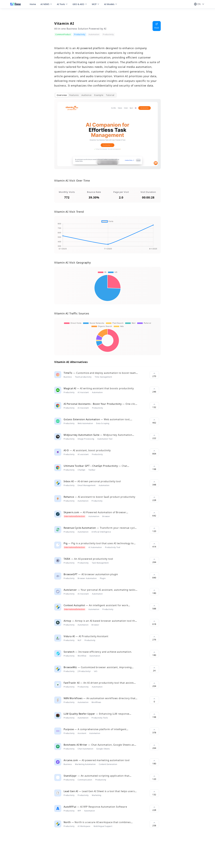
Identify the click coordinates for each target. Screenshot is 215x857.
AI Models (109, 4)
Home (33, 4)
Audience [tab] (86, 95)
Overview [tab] (62, 95)
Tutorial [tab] (110, 95)
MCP (94, 4)
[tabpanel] (107, 136)
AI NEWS (45, 4)
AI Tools (61, 4)
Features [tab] (74, 95)
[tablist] (85, 95)
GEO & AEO (78, 4)
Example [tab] (98, 95)
